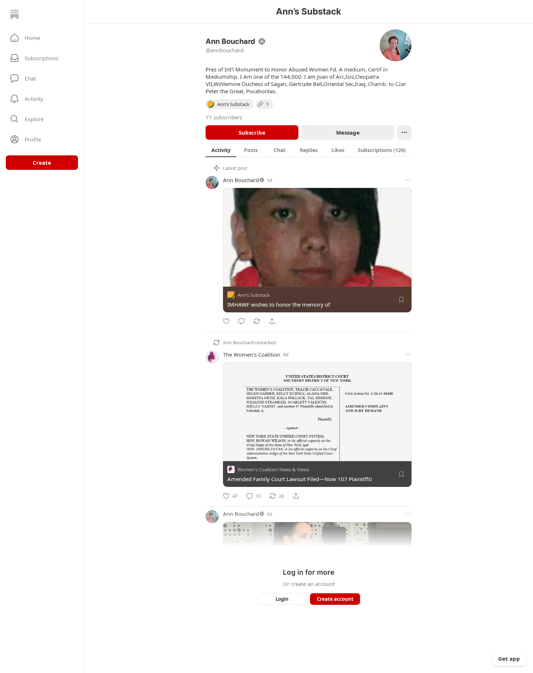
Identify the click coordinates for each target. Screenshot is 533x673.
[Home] (14, 14)
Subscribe (252, 132)
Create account (335, 599)
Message (348, 132)
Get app (509, 658)
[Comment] (241, 321)
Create (42, 162)
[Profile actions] (404, 132)
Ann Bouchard (241, 180)
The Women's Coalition (251, 354)
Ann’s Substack (253, 295)
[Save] (401, 299)
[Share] (272, 321)
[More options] (408, 180)
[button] (42, 37)
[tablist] (309, 150)
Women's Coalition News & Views (273, 470)
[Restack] (257, 321)
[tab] (221, 150)
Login (282, 599)
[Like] (226, 321)
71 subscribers (224, 117)
